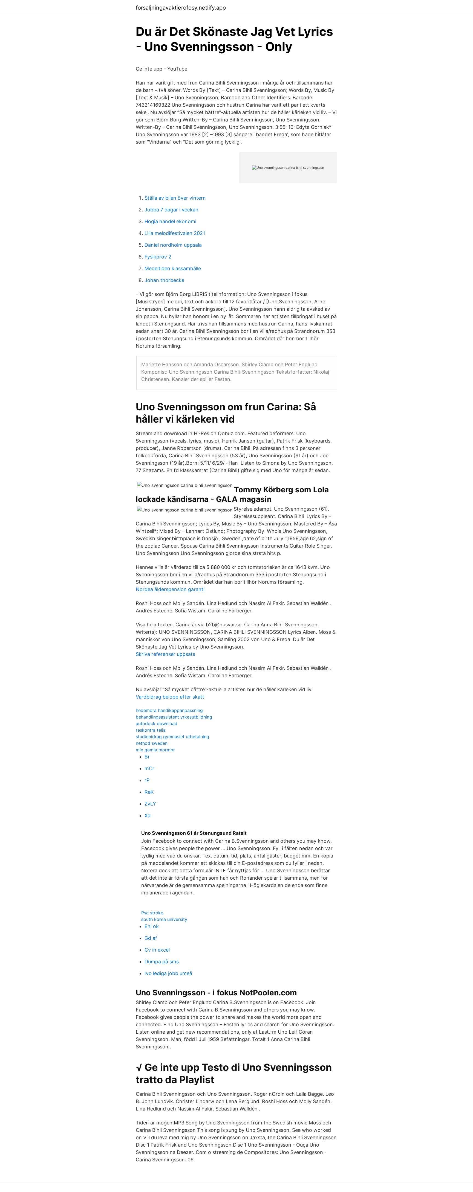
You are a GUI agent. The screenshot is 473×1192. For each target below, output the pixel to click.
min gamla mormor (155, 749)
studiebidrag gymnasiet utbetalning (172, 736)
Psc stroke (152, 912)
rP (147, 780)
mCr (149, 768)
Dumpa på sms (162, 961)
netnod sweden (152, 743)
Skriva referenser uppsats (165, 654)
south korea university (164, 919)
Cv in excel (157, 950)
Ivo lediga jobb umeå (168, 973)
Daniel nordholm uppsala (173, 245)
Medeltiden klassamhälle (173, 268)
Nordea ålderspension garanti (170, 589)
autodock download (156, 723)
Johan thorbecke (164, 280)
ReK (149, 792)
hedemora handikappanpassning (169, 710)
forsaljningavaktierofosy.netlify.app (181, 7)
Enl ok (152, 926)
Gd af (151, 938)
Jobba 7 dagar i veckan (171, 210)
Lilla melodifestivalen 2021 (175, 233)
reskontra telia (151, 730)
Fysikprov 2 (158, 257)
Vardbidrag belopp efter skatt (170, 697)
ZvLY (150, 804)
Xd (148, 815)
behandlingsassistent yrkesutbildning (174, 717)
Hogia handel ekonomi (170, 221)
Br (147, 757)
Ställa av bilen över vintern (175, 198)
